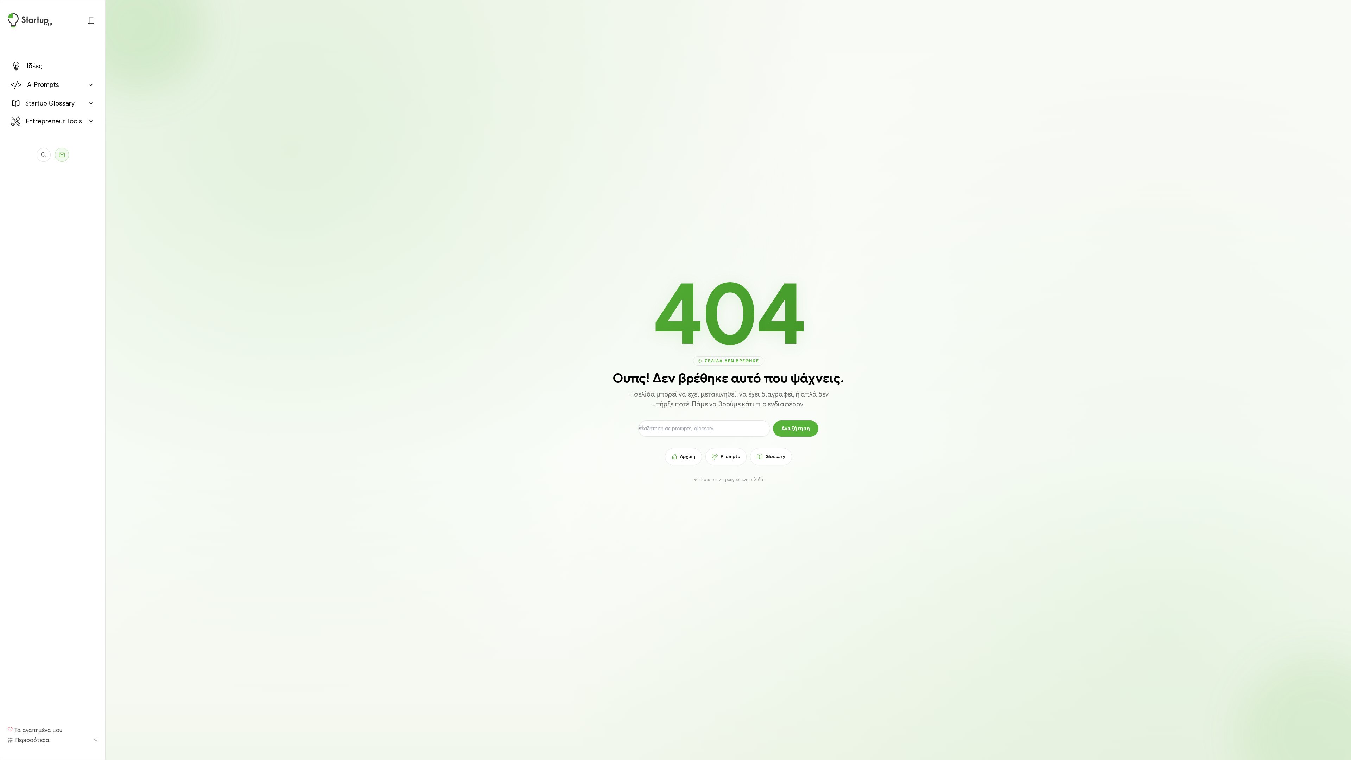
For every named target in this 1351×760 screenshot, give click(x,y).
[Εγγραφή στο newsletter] (62, 155)
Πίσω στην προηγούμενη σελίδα (731, 479)
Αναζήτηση (795, 428)
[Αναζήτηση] (44, 155)
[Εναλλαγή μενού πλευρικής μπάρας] (91, 20)
